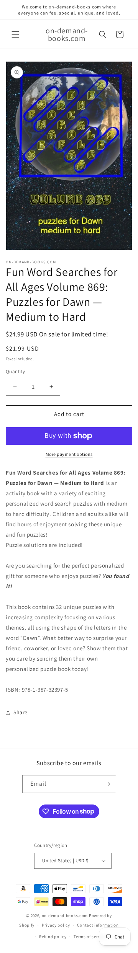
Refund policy (52, 936)
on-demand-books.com (65, 915)
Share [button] (20, 712)
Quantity (15, 371)
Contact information (97, 925)
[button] (15, 34)
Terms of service (90, 936)
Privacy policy (56, 925)
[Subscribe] (107, 784)
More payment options (69, 454)
